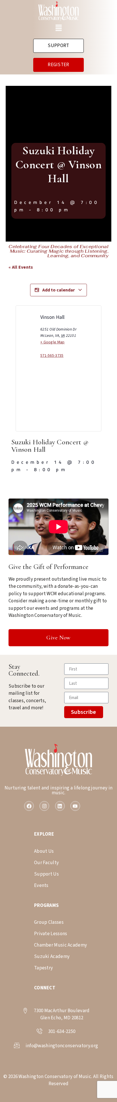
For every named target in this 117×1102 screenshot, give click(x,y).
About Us (44, 851)
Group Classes (49, 922)
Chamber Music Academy (60, 945)
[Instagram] (44, 806)
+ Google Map (52, 342)
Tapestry (43, 968)
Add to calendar (58, 290)
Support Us (46, 874)
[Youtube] (75, 806)
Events (41, 885)
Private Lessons (50, 933)
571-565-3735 (52, 355)
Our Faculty (46, 862)
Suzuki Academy (52, 956)
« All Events (21, 267)
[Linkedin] (60, 806)
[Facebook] (29, 806)
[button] (58, 28)
